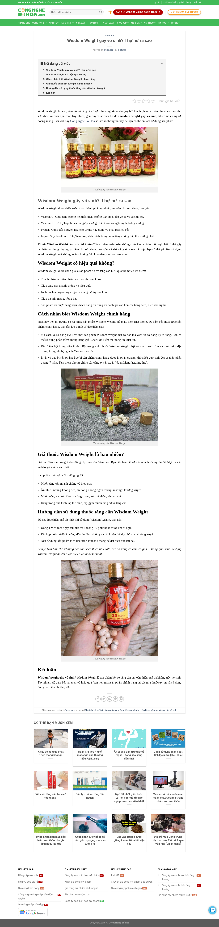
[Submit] (100, 12)
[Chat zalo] (212, 910)
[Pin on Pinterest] (115, 699)
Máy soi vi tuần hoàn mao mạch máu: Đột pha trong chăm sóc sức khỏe (168, 798)
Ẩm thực (149, 23)
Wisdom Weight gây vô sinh (163, 710)
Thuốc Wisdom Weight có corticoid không (104, 710)
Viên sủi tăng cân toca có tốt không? (50, 796)
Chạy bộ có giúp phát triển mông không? (51, 753)
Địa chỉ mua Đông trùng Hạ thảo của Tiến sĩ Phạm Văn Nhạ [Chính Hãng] (168, 840)
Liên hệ (197, 2)
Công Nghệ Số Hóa (82, 121)
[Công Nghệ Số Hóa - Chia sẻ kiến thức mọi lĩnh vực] (31, 12)
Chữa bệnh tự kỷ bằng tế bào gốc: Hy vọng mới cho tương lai (90, 840)
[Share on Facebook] (98, 699)
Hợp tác (156, 2)
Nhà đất (80, 23)
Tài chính (66, 23)
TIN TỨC (162, 23)
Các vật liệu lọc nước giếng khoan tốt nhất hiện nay (129, 840)
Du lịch (94, 23)
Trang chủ (24, 23)
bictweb (122, 50)
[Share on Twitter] (103, 699)
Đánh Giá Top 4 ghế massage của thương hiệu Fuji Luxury (90, 755)
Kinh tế (53, 23)
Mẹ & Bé (135, 23)
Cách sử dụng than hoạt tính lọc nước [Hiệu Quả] (168, 753)
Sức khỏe (109, 36)
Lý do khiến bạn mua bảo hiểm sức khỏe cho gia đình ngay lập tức (51, 840)
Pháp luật (108, 23)
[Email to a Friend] (109, 699)
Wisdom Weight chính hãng (137, 710)
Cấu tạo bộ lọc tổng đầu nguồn (90, 796)
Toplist (175, 23)
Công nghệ (38, 23)
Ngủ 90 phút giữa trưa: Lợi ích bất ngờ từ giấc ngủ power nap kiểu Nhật (129, 798)
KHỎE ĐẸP (122, 23)
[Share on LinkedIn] (121, 699)
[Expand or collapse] (162, 63)
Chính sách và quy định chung (177, 2)
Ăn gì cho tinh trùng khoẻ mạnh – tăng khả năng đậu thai (129, 755)
